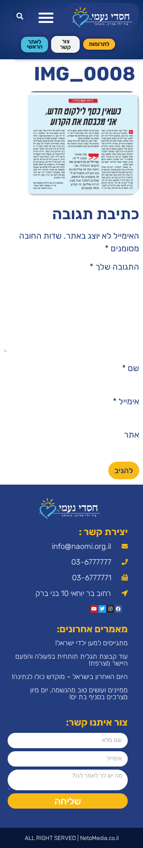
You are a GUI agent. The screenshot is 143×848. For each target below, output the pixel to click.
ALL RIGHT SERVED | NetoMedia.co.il (72, 838)
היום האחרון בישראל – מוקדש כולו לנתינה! (70, 676)
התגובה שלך (114, 267)
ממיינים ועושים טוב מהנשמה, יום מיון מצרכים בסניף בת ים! (79, 693)
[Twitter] (102, 608)
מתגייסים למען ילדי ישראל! (91, 643)
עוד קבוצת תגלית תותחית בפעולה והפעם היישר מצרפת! (71, 659)
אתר (131, 435)
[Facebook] (118, 608)
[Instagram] (110, 608)
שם (130, 368)
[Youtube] (94, 608)
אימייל (126, 401)
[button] (46, 17)
